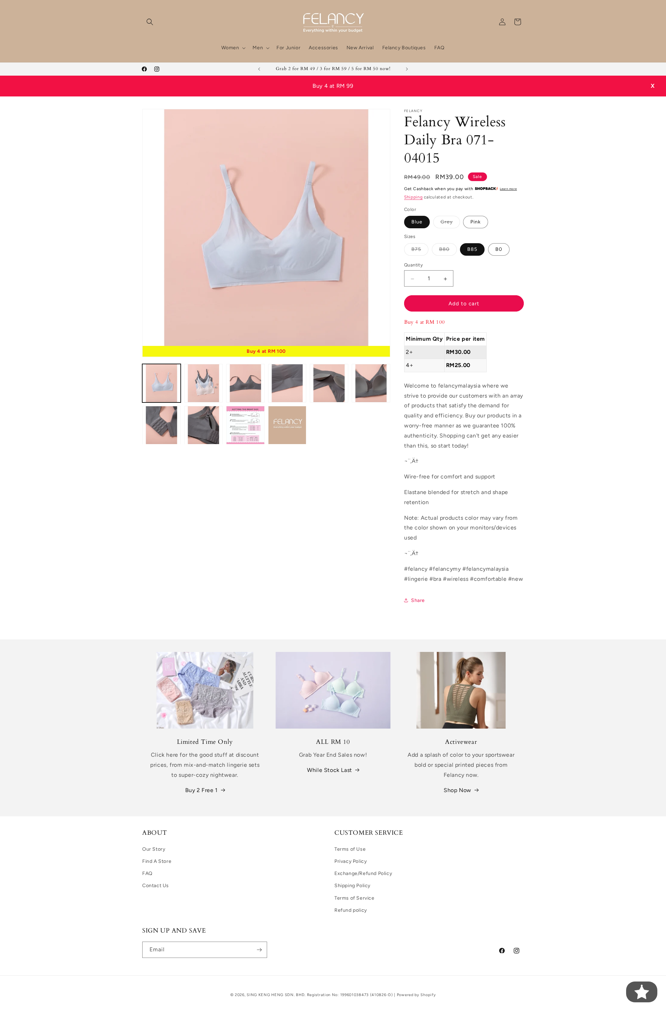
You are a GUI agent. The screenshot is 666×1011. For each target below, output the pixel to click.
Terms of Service (354, 898)
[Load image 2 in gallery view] (203, 383)
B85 (472, 250)
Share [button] (418, 600)
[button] (149, 21)
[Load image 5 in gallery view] (329, 383)
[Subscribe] (259, 950)
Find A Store (156, 861)
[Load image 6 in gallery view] (371, 383)
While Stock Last (329, 770)
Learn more (508, 189)
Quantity (413, 265)
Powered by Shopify (416, 995)
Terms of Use (350, 849)
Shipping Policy (352, 886)
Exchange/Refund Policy (363, 873)
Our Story (153, 849)
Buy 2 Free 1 (201, 790)
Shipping (413, 197)
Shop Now (457, 790)
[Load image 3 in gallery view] (245, 383)
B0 (498, 250)
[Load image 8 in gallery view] (203, 425)
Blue (416, 222)
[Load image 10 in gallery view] (287, 425)
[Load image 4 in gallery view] (287, 383)
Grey (450, 224)
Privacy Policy (350, 861)
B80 (448, 251)
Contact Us (155, 886)
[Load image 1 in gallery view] (161, 383)
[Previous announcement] (259, 69)
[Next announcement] (407, 69)
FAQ (147, 873)
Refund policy (350, 910)
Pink (475, 222)
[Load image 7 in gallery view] (161, 425)
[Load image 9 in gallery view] (245, 425)
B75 (419, 251)
